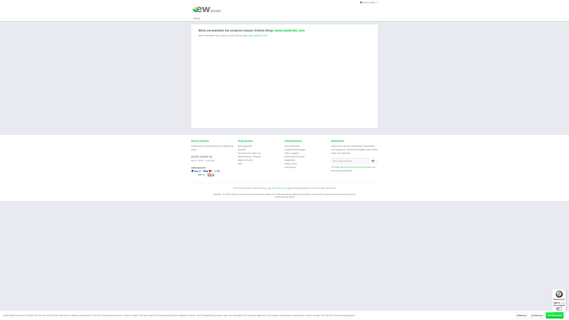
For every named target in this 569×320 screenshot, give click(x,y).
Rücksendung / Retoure (249, 156)
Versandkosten (278, 188)
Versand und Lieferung (249, 153)
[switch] (559, 309)
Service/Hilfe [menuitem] (369, 2)
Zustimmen (537, 315)
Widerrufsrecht (245, 160)
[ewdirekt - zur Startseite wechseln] (207, 10)
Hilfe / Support (291, 153)
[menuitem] (196, 18)
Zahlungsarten (245, 146)
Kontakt (241, 149)
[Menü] (564, 290)
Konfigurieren (555, 315)
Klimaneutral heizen (294, 156)
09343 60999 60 (201, 157)
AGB (240, 163)
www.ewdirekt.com (289, 30)
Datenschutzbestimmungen (358, 167)
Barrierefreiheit (292, 146)
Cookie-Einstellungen (294, 149)
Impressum (290, 167)
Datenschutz (290, 163)
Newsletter (289, 160)
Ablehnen (522, 315)
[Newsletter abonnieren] (373, 161)
